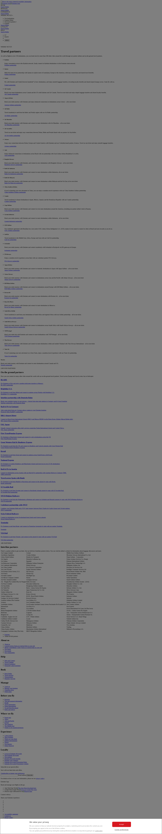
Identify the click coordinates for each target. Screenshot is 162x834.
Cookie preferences (122, 830)
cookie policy (98, 831)
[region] (81, 826)
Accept (121, 824)
